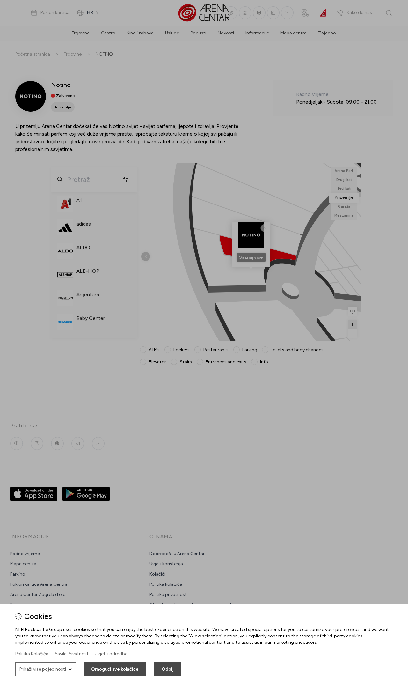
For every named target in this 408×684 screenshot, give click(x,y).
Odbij (167, 669)
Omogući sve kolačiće (115, 669)
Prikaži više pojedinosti (42, 669)
